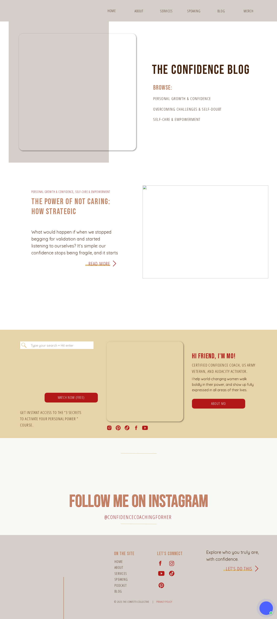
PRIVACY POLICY (164, 601)
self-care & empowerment (92, 192)
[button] (266, 608)
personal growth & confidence (52, 192)
